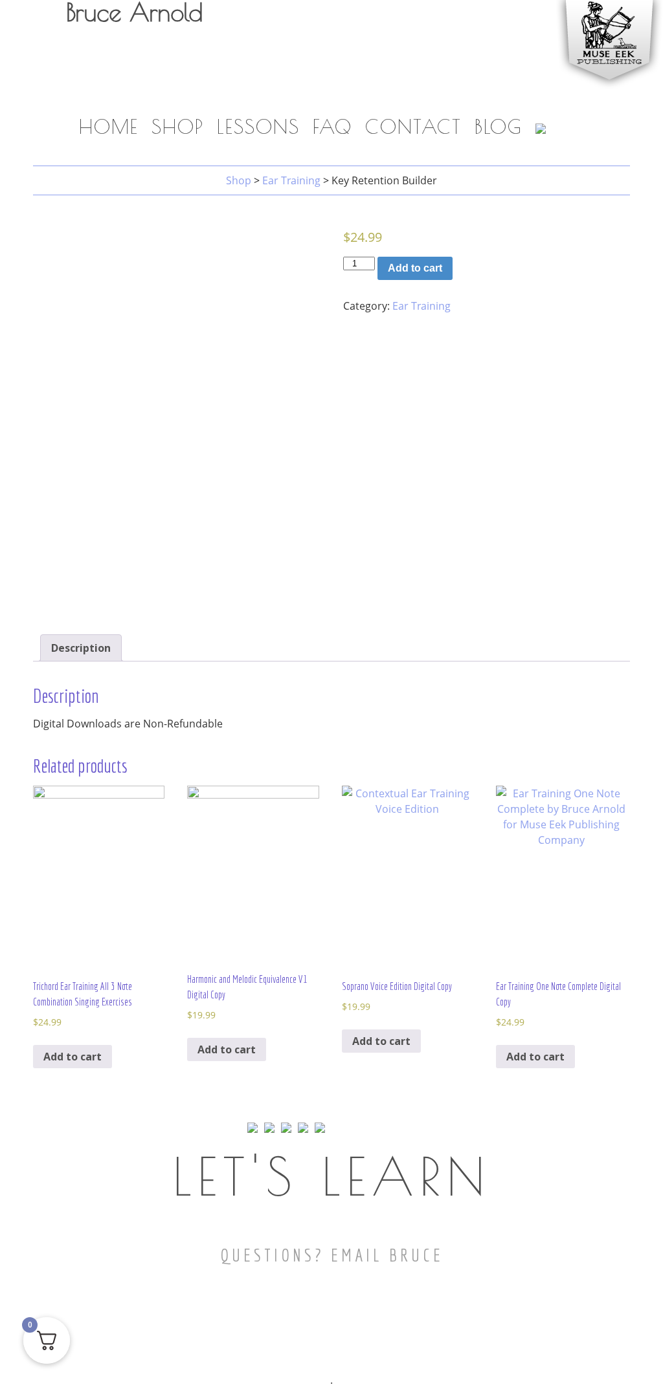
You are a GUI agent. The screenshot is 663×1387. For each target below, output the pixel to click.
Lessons (258, 126)
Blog (499, 126)
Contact (413, 126)
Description (81, 648)
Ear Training (421, 306)
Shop (178, 126)
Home (109, 126)
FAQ (332, 126)
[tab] (81, 647)
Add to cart (415, 268)
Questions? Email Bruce (332, 1254)
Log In (533, 98)
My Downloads (447, 98)
